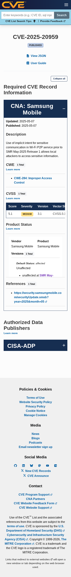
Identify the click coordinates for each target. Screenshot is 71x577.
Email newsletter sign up (35, 447)
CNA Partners (35, 498)
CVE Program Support (34, 494)
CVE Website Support (34, 507)
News (35, 433)
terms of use (15, 526)
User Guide (38, 63)
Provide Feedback (51, 21)
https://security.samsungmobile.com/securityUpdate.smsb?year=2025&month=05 (38, 297)
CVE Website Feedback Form (34, 503)
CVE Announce (38, 475)
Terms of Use (35, 397)
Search (62, 15)
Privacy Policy (35, 406)
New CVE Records (38, 471)
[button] (66, 4)
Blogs (35, 438)
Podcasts (35, 442)
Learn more (13, 169)
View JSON (38, 55)
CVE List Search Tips (18, 21)
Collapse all (59, 78)
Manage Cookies (35, 415)
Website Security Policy (35, 402)
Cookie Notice (35, 410)
